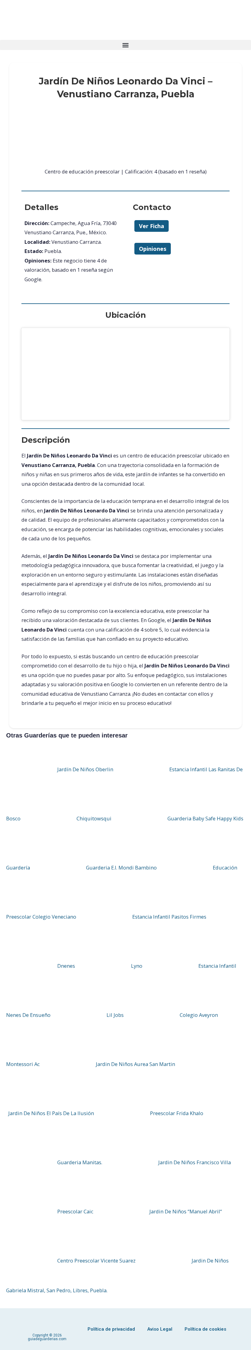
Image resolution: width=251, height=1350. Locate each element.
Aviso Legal (159, 1329)
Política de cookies (205, 1329)
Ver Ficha (151, 226)
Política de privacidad (111, 1329)
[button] (125, 45)
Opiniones (152, 248)
